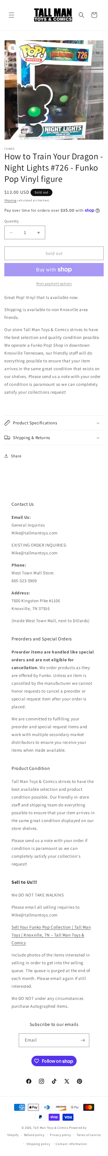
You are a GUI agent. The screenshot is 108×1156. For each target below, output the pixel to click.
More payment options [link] (54, 283)
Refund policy (34, 1135)
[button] (11, 15)
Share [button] (16, 456)
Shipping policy (38, 1144)
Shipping (10, 200)
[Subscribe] (82, 1040)
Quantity (11, 221)
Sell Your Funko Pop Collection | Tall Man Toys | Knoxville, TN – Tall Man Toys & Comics (51, 934)
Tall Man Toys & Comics (50, 1128)
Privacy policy (60, 1135)
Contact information (71, 1144)
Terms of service (89, 1135)
